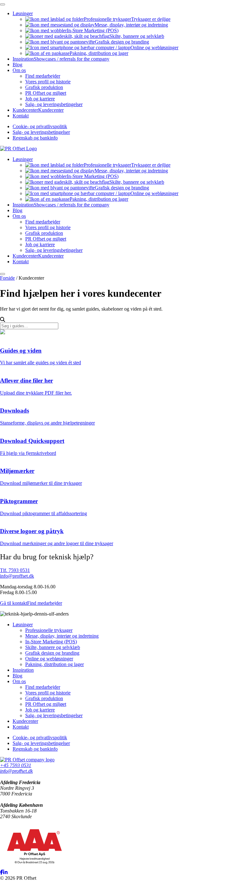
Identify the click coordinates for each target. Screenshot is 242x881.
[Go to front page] (18, 148)
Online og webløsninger (154, 47)
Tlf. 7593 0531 (15, 570)
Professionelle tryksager (127, 19)
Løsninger (23, 13)
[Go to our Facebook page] (1, 872)
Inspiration (61, 59)
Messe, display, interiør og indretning (131, 24)
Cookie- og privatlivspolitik (40, 126)
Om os (19, 70)
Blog (17, 64)
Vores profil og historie (48, 81)
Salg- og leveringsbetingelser (54, 104)
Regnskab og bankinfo (35, 137)
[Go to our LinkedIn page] (5, 872)
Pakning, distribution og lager (99, 53)
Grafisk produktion (44, 87)
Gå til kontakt (13, 603)
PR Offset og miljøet (45, 93)
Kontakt (21, 115)
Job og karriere (40, 98)
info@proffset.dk (17, 576)
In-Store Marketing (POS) (92, 30)
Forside (7, 278)
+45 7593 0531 (15, 765)
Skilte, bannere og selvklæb (136, 36)
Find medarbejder (42, 76)
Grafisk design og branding (122, 42)
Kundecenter (38, 110)
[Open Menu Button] (2, 274)
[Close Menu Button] (2, 4)
